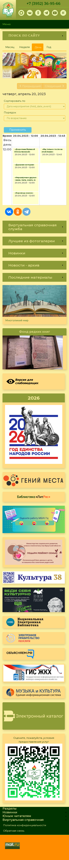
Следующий (53, 86)
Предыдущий (31, 86)
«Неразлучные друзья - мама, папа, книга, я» (25, 178)
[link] (34, 35)
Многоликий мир (16, 320)
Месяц (9, 47)
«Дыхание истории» (24, 165)
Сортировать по (14, 100)
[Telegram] (26, 212)
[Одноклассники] (18, 212)
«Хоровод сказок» (24, 193)
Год (49, 47)
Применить (17, 129)
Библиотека (33, 496)
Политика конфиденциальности (24, 825)
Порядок (10, 112)
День (39, 48)
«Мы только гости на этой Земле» (52, 150)
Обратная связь (13, 830)
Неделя (24, 47)
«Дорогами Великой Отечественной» (24, 150)
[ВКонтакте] (9, 212)
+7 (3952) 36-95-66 (43, 3)
